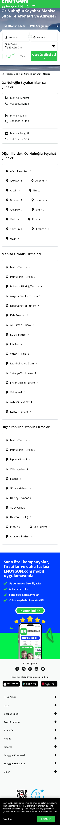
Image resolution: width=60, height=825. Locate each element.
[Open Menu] (34, 6)
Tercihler (7, 818)
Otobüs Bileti (12, 74)
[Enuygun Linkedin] (36, 669)
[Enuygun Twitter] (30, 669)
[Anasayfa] (3, 74)
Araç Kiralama (12, 722)
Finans (7, 738)
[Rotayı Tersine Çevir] (30, 37)
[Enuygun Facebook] (17, 669)
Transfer (9, 730)
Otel (6, 705)
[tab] (14, 26)
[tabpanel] (30, 47)
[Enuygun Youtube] (43, 669)
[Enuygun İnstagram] (24, 669)
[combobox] (17, 39)
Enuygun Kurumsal (14, 755)
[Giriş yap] (28, 6)
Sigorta (8, 746)
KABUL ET (46, 818)
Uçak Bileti (10, 697)
